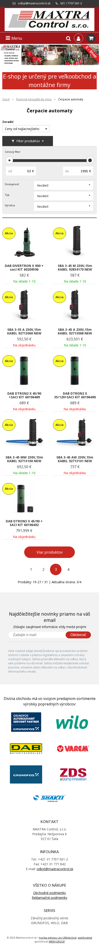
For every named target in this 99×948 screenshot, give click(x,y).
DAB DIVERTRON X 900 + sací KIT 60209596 (24, 267)
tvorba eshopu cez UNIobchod (57, 937)
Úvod (5, 99)
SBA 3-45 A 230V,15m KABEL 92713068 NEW (75, 331)
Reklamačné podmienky (49, 897)
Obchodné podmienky (49, 893)
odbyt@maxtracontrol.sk (34, 3)
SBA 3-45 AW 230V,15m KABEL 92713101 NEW (74, 459)
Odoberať (78, 635)
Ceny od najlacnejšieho (22, 129)
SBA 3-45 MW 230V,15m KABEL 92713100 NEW (24, 459)
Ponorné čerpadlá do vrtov (34, 99)
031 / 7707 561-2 (71, 3)
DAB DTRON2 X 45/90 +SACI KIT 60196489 (24, 395)
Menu (16, 38)
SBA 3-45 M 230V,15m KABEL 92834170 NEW (75, 267)
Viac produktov (50, 552)
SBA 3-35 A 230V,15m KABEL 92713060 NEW (24, 331)
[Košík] (91, 38)
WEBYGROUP (57, 941)
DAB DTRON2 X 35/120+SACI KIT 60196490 (75, 395)
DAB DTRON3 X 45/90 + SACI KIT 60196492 (24, 523)
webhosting (85, 937)
